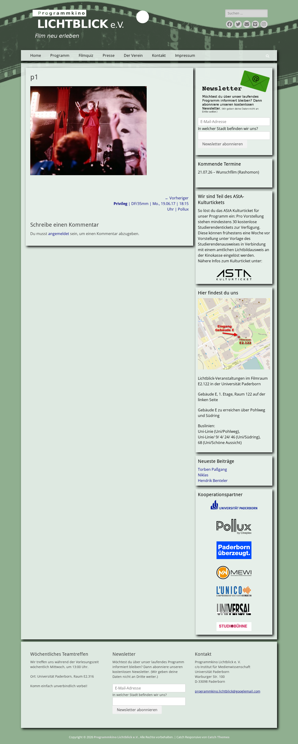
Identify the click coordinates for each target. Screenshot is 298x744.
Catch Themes (218, 737)
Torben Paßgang (212, 469)
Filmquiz (86, 55)
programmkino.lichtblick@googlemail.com (227, 691)
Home (35, 55)
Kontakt (159, 55)
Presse (109, 55)
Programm (59, 55)
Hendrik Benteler (213, 480)
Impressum (185, 55)
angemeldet (58, 233)
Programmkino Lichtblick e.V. (116, 737)
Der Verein (133, 55)
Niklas (203, 475)
